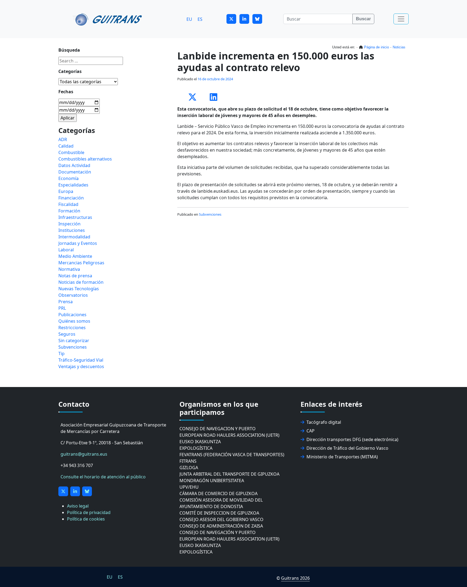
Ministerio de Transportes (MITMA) (342, 457)
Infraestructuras (75, 217)
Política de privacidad (89, 512)
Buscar (363, 18)
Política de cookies (86, 519)
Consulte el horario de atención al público (103, 477)
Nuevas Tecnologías (78, 289)
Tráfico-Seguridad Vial (80, 360)
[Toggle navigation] (401, 19)
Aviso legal (78, 506)
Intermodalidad (74, 237)
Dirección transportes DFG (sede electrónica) (352, 439)
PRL (62, 308)
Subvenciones (210, 214)
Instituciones (71, 230)
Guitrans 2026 (295, 578)
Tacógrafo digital (323, 422)
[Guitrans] (108, 19)
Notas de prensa (75, 276)
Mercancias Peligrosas (81, 263)
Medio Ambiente (75, 256)
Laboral (66, 250)
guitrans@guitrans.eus (84, 454)
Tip (61, 353)
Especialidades (73, 185)
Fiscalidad (68, 204)
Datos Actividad (74, 165)
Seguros (66, 334)
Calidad (66, 146)
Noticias (399, 47)
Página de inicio (376, 47)
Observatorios (73, 295)
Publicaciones (72, 315)
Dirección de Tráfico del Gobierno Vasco (347, 448)
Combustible (71, 152)
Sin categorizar (73, 340)
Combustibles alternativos (85, 159)
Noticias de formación (81, 282)
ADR (62, 139)
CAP (310, 431)
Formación (69, 211)
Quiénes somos (74, 321)
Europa (65, 191)
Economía (68, 178)
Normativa (69, 269)
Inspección (69, 224)
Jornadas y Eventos (77, 243)
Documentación (74, 172)
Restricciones (72, 328)
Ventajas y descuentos (81, 366)
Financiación (71, 198)
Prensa (65, 302)
